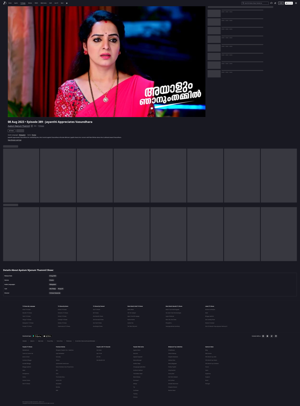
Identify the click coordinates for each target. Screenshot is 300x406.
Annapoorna (26, 373)
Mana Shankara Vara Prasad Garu (65, 367)
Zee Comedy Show (210, 319)
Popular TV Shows (27, 347)
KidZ (50, 3)
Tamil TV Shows (27, 316)
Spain (206, 370)
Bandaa (58, 387)
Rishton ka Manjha (210, 309)
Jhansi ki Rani (26, 357)
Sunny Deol (171, 373)
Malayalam (22, 135)
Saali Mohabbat (60, 353)
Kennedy (58, 357)
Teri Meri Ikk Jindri (132, 326)
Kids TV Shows (26, 384)
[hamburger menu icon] (296, 3)
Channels (25, 341)
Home (9, 3)
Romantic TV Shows (63, 313)
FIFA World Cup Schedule (212, 363)
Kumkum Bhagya (27, 360)
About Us (32, 341)
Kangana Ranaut (172, 387)
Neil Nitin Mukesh (173, 377)
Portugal (207, 384)
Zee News (99, 350)
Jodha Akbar (131, 309)
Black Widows (136, 377)
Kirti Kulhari (171, 380)
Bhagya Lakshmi (209, 316)
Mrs (57, 370)
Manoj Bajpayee (172, 363)
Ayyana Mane (136, 350)
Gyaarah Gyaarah (137, 357)
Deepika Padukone (173, 357)
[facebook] (263, 336)
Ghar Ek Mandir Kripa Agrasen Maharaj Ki (216, 326)
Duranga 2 (136, 380)
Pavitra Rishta (131, 319)
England (207, 377)
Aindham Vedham (138, 370)
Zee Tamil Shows (97, 323)
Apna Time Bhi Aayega (133, 316)
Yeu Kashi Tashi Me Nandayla (173, 313)
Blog (206, 350)
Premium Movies (60, 347)
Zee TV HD (99, 353)
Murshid (135, 353)
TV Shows (22, 3)
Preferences (69, 341)
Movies (30, 3)
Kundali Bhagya (27, 363)
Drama (34, 135)
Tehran (58, 360)
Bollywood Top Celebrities (175, 347)
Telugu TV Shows (27, 319)
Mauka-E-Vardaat (209, 323)
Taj (134, 387)
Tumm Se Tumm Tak (28, 353)
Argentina (208, 373)
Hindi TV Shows (27, 309)
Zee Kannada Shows (98, 319)
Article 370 (58, 380)
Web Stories (208, 353)
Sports (16, 3)
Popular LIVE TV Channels (103, 347)
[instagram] (267, 336)
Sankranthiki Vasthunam (62, 363)
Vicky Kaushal (171, 370)
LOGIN (281, 3)
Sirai (57, 373)
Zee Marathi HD (101, 360)
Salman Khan (171, 360)
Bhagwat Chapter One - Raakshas (65, 350)
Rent (62, 3)
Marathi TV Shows (27, 313)
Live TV (56, 3)
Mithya (135, 384)
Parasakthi (58, 384)
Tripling (135, 394)
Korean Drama (26, 380)
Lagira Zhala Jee (170, 316)
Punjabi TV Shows (27, 326)
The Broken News (137, 373)
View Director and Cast (14, 140)
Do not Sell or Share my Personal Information (85, 341)
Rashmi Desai (171, 390)
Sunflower (136, 390)
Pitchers (135, 397)
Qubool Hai (130, 323)
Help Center (40, 341)
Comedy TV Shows (62, 319)
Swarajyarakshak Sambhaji (173, 326)
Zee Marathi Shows (98, 316)
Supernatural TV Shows (64, 326)
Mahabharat (26, 350)
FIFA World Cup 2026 (210, 357)
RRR (57, 390)
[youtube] (275, 336)
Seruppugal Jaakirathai (139, 367)
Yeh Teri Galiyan (132, 313)
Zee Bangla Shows (98, 326)
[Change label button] (275, 3)
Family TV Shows (62, 316)
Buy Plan (289, 3)
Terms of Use (60, 341)
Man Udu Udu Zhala (171, 319)
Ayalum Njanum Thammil (19, 126)
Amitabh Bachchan (173, 384)
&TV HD (98, 357)
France (207, 367)
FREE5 (36, 3)
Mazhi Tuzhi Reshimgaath (172, 309)
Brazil (206, 380)
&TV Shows (96, 313)
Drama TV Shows (62, 309)
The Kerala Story (60, 377)
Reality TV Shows (62, 323)
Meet (206, 313)
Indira (24, 377)
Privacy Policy (50, 341)
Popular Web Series (138, 347)
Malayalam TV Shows (28, 323)
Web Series (44, 3)
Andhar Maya (136, 363)
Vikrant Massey (172, 353)
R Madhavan (171, 350)
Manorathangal (137, 360)
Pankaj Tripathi (172, 367)
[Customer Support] (271, 3)
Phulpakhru (169, 323)
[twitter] (271, 336)
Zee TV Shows (96, 309)
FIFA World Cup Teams (211, 360)
